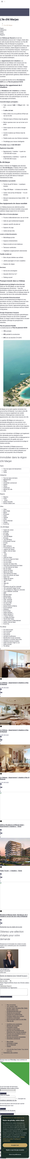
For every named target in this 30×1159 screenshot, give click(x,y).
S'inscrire (3, 1108)
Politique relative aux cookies (15, 1016)
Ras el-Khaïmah (11, 1045)
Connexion (3, 1093)
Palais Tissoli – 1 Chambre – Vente (11, 871)
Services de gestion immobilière (16, 1037)
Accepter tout (15, 1145)
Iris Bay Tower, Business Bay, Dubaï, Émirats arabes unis (17, 1009)
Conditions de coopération (14, 1024)
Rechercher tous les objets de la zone (11, 927)
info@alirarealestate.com (14, 1011)
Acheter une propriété (13, 1025)
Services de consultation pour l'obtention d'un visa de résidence (16, 1031)
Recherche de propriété (13, 1013)
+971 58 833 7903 (12, 1006)
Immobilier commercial (13, 1038)
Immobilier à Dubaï (12, 1043)
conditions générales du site (8, 1100)
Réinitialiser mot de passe (7, 1114)
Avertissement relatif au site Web (16, 1019)
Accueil (5, 24)
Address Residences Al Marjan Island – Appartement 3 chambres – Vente (12, 825)
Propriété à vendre (12, 1027)
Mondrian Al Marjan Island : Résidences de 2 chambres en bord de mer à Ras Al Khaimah (14, 915)
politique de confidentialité (14, 1014)
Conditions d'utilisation (13, 1018)
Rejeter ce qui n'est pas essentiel (15, 1150)
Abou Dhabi (10, 1041)
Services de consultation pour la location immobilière (16, 1034)
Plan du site (10, 1021)
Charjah (9, 1046)
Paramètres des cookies (10, 1052)
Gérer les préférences (15, 1154)
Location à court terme (13, 1029)
